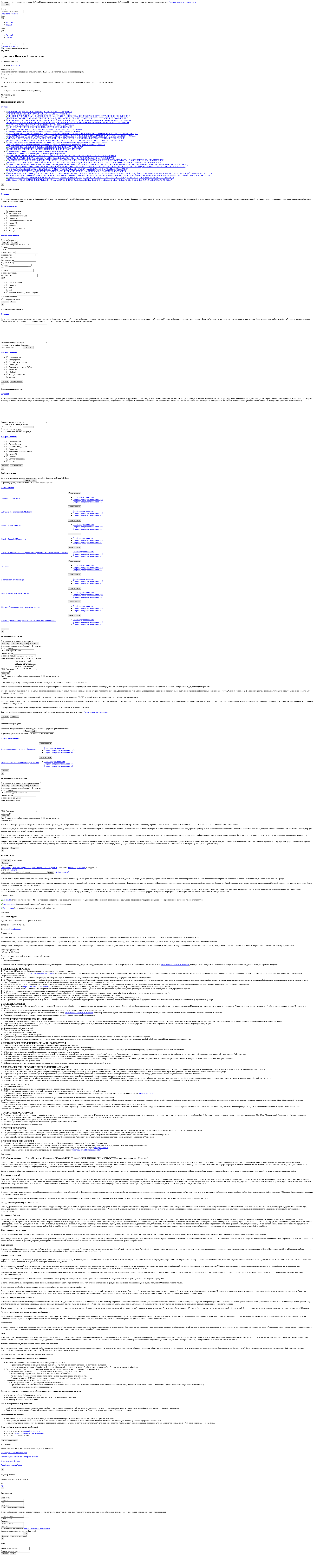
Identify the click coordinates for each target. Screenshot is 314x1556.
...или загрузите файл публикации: (15, 345)
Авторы (4, 247)
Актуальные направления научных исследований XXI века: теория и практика (34, 553)
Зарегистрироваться (18, 1536)
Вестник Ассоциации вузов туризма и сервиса (20, 607)
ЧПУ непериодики (9, 793)
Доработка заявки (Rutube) (12, 1465)
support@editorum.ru (31, 1431)
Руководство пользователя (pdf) (14, 1453)
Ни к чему (5, 643)
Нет (3, 674)
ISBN (3, 278)
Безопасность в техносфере (12, 580)
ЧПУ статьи (6, 651)
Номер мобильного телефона (13, 1508)
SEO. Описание (7, 669)
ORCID (4, 250)
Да (8, 674)
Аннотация (6, 270)
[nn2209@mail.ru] (8, 51)
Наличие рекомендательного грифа (23, 292)
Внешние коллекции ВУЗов (20, 221)
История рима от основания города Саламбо (20, 763)
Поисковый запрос (9, 297)
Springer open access (16, 228)
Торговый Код (7, 263)
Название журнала (9, 273)
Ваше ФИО (6, 1498)
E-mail (3, 1519)
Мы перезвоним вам (9, 1440)
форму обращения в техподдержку (29, 1433)
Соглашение (6, 868)
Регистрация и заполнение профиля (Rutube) (19, 1457)
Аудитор (4, 566)
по (10, 242)
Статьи (4, 107)
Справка (5, 194)
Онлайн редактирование (83, 497)
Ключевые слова (8, 252)
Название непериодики (11, 798)
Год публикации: (8, 429)
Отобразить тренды (11, 299)
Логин (3, 1548)
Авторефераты (14, 213)
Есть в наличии (15, 283)
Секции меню (7, 653)
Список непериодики (10, 738)
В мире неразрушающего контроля (15, 593)
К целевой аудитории (20, 643)
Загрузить (29, 347)
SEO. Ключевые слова (10, 658)
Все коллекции (14, 211)
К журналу (34, 643)
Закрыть (5, 302)
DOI (3, 268)
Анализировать (16, 381)
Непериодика (6, 820)
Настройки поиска (9, 206)
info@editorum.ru (14, 929)
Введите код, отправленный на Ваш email (18, 1531)
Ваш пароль (6, 1521)
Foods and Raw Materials (11, 525)
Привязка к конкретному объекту (15, 646)
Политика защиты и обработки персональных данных (34, 868)
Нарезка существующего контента (15, 483)
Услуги (86, 712)
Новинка (12, 285)
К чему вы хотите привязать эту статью (18, 641)
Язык (3, 648)
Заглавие (5, 265)
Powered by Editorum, (77, 868)
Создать (14, 870)
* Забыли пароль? (61, 872)
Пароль (4, 1551)
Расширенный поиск (10, 235)
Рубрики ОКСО (8, 275)
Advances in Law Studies (11, 498)
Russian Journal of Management (13, 539)
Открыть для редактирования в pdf (87, 502)
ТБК (10, 287)
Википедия (13, 218)
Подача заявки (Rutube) (10, 1461)
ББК (10, 290)
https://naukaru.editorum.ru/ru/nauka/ (175, 965)
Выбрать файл (30, 480)
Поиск (3, 9)
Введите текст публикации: (12, 343)
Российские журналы (17, 216)
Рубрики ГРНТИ (8, 257)
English (9, 25)
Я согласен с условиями (13, 1529)
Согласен (5, 4)
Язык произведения (9, 245)
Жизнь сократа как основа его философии (19, 749)
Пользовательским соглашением (182, 2)
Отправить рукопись (9, 14)
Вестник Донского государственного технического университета (28, 621)
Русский (9, 22)
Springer (11, 230)
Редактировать (74, 493)
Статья (4, 678)
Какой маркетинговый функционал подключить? (21, 676)
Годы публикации (8, 240)
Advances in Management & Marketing (16, 512)
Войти (50, 872)
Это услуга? (6, 671)
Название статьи (8, 656)
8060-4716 (15, 65)
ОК (26, 1533)
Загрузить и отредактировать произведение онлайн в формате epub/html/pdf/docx (35, 478)
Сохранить (14, 716)
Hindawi (12, 226)
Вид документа (7, 260)
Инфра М (12, 223)
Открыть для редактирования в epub (88, 500)
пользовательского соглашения (37, 1529)
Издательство (7, 255)
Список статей (7, 488)
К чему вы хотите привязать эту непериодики (21, 783)
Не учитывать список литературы (17, 432)
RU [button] (2, 18)
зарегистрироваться (100, 712)
